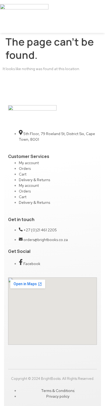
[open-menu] (63, 17)
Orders (25, 168)
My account (29, 162)
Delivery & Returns (34, 179)
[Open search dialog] (97, 21)
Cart (22, 174)
